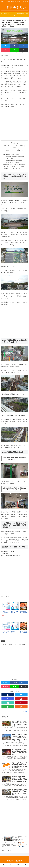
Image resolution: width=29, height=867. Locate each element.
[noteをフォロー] (7, 702)
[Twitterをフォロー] (21, 694)
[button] (26, 417)
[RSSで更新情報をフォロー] (21, 706)
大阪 (4, 641)
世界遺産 (10, 644)
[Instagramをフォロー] (7, 698)
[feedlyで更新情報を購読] (7, 706)
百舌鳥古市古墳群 (22, 644)
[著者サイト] (7, 694)
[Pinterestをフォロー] (21, 702)
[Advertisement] (14, 124)
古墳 (15, 644)
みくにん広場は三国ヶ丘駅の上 (11, 154)
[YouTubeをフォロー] (21, 698)
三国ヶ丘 (4, 644)
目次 (12, 143)
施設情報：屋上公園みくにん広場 (12, 168)
